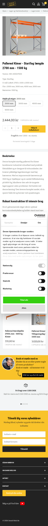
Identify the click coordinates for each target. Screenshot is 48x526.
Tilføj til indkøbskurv (34, 129)
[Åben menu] (3, 4)
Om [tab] (39, 223)
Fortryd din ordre (14, 493)
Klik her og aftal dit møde (33, 375)
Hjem (4, 11)
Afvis (24, 308)
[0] (43, 4)
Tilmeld (24, 449)
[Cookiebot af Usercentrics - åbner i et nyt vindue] (34, 215)
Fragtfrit (14, 136)
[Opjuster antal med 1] (18, 128)
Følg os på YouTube (10, 503)
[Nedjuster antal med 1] (5, 128)
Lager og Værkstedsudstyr (19, 11)
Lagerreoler (35, 11)
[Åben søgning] (33, 4)
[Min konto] (38, 4)
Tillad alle (24, 300)
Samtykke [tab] (8, 223)
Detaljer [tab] (24, 223)
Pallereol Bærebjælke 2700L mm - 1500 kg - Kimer (14, 334)
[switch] (41, 273)
